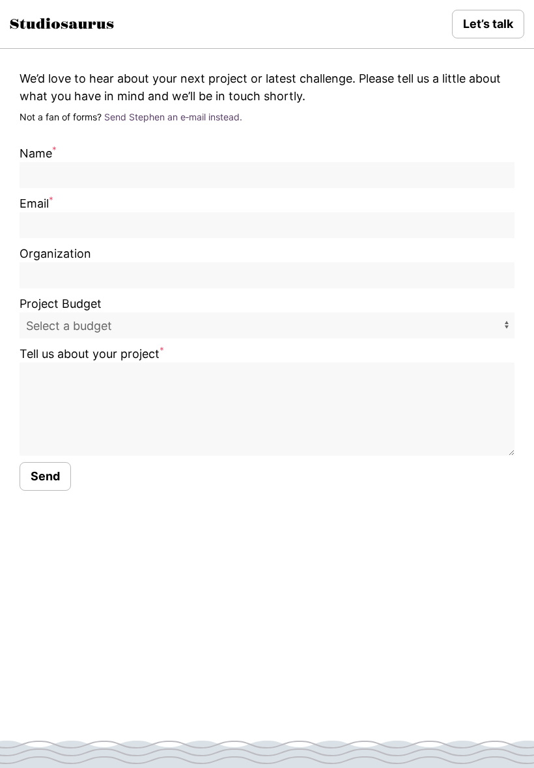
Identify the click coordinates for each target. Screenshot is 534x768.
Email (36, 203)
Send (45, 476)
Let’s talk (488, 24)
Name (38, 153)
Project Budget (61, 303)
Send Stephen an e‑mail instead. (173, 116)
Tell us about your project (92, 354)
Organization (55, 253)
